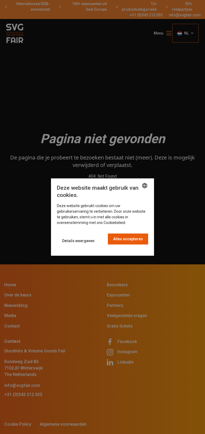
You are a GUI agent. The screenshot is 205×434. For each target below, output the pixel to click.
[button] (78, 240)
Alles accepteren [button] (128, 239)
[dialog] (102, 217)
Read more (136, 222)
